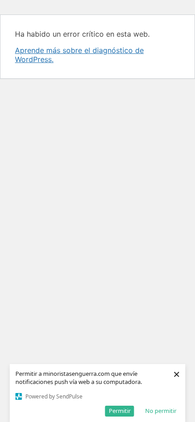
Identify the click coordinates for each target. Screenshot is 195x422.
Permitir (120, 411)
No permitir (160, 411)
